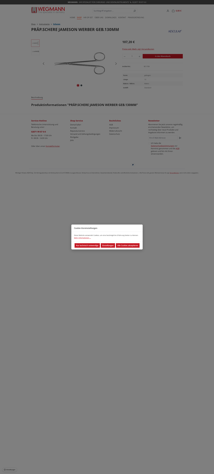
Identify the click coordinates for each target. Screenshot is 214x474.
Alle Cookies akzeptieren (127, 245)
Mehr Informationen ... (82, 238)
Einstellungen (108, 245)
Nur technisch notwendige (87, 245)
